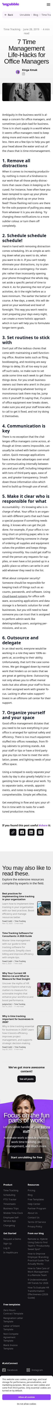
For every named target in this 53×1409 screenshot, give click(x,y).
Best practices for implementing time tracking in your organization (18, 896)
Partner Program (37, 1208)
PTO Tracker (10, 1199)
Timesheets (9, 1203)
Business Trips (11, 1208)
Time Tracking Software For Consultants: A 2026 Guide (17, 935)
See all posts (26, 1079)
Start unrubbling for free (26, 1157)
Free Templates (36, 1199)
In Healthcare (10, 1252)
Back (10, 14)
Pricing (31, 1190)
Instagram (37, 1370)
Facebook (12, 1370)
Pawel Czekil (7, 921)
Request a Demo (12, 1239)
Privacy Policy (35, 1226)
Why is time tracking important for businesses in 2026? (17, 1019)
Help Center (34, 1203)
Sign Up (7, 1243)
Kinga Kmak (29, 70)
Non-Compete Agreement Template (10, 1337)
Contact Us (33, 1217)
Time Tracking (12, 29)
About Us (33, 1213)
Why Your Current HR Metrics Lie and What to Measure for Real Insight (16, 976)
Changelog (9, 1225)
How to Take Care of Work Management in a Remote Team (38, 1272)
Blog (30, 1194)
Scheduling (9, 1194)
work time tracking (23, 1142)
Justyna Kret (7, 1004)
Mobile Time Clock (13, 1213)
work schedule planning (33, 1138)
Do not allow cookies (26, 1404)
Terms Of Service (37, 1222)
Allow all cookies (26, 1397)
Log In (6, 1248)
